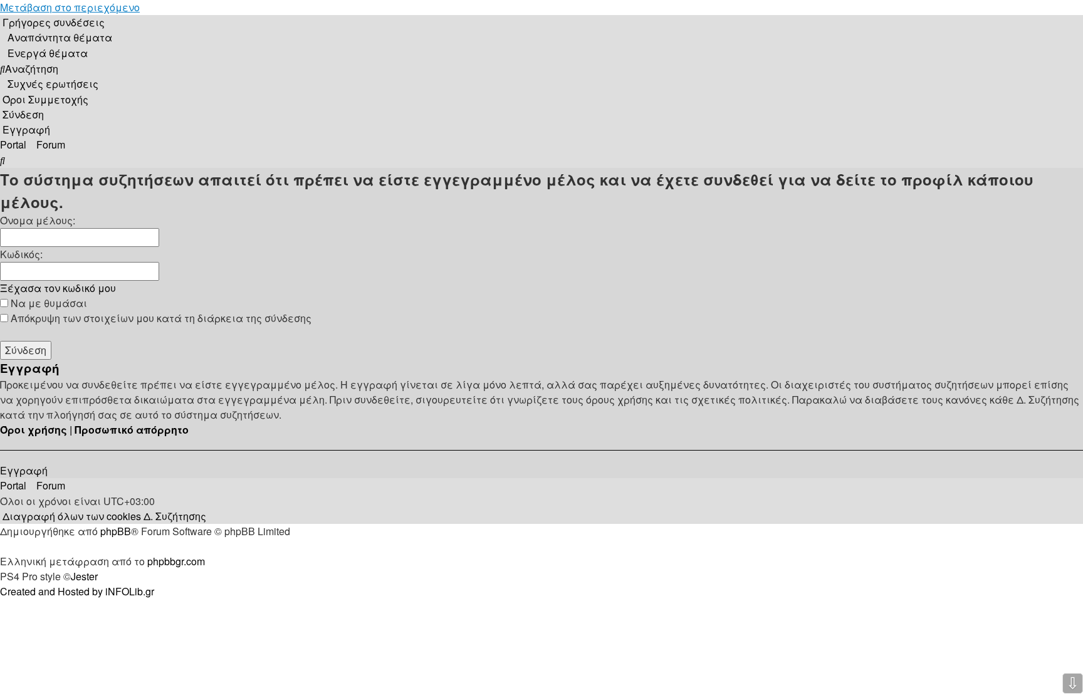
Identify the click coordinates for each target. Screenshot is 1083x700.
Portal (13, 144)
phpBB (115, 531)
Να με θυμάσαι (47, 303)
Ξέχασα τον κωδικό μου (58, 288)
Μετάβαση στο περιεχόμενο (70, 7)
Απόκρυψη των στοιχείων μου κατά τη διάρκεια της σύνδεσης (159, 318)
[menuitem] (56, 37)
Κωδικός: (21, 254)
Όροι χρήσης (33, 429)
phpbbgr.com (176, 561)
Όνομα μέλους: (37, 220)
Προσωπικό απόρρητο (132, 429)
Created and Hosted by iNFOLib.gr (77, 591)
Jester (84, 576)
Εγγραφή (24, 470)
